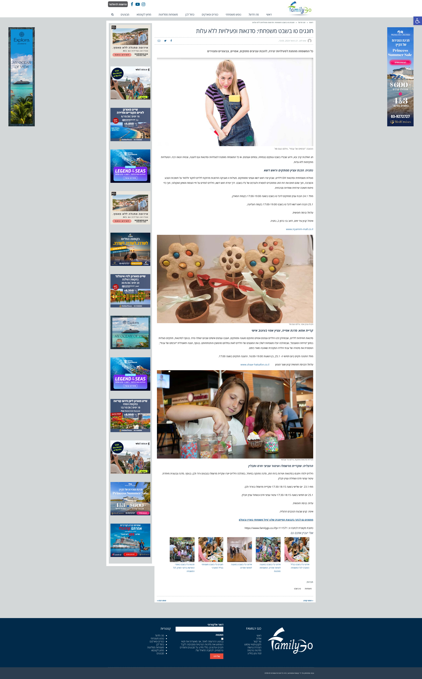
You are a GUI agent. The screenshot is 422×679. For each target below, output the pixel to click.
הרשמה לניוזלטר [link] (118, 4)
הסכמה (219, 635)
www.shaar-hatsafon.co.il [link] (255, 364)
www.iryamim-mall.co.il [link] (299, 229)
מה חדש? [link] (301, 22)
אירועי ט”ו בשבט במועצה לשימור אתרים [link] (241, 566)
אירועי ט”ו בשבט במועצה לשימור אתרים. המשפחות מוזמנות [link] (270, 568)
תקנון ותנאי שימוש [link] (252, 644)
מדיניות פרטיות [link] (254, 650)
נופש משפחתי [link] (157, 638)
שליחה (216, 656)
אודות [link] (258, 638)
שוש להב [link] (302, 40)
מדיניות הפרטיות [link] (203, 644)
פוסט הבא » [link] (161, 600)
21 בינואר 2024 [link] (291, 40)
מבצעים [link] (160, 653)
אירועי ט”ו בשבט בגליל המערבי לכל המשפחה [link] (300, 566)
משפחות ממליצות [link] (155, 647)
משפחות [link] (308, 588)
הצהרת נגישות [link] (254, 647)
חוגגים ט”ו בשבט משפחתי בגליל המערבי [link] (212, 566)
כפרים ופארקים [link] (157, 641)
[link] (417, 21)
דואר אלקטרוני (215, 624)
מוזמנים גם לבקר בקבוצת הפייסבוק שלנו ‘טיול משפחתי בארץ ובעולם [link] (276, 519)
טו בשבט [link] (297, 588)
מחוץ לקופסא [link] (157, 650)
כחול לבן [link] (160, 644)
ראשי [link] (311, 22)
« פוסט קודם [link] (308, 600)
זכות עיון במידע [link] (254, 653)
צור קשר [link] (257, 641)
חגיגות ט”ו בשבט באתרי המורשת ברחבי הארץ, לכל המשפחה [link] (184, 568)
